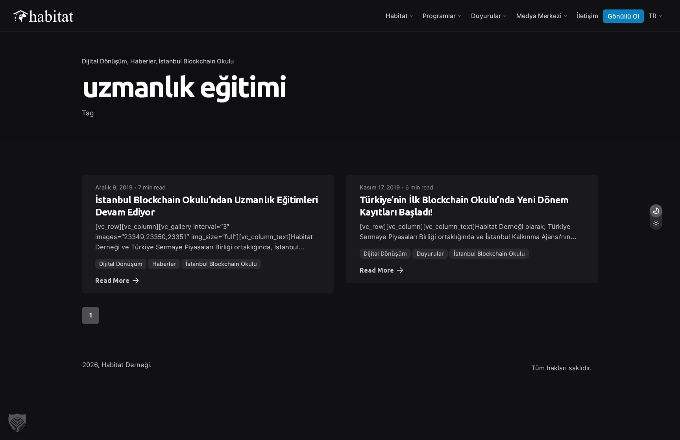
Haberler (142, 61)
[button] (17, 422)
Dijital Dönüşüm (104, 61)
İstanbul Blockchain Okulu (196, 61)
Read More (112, 280)
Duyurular (430, 253)
